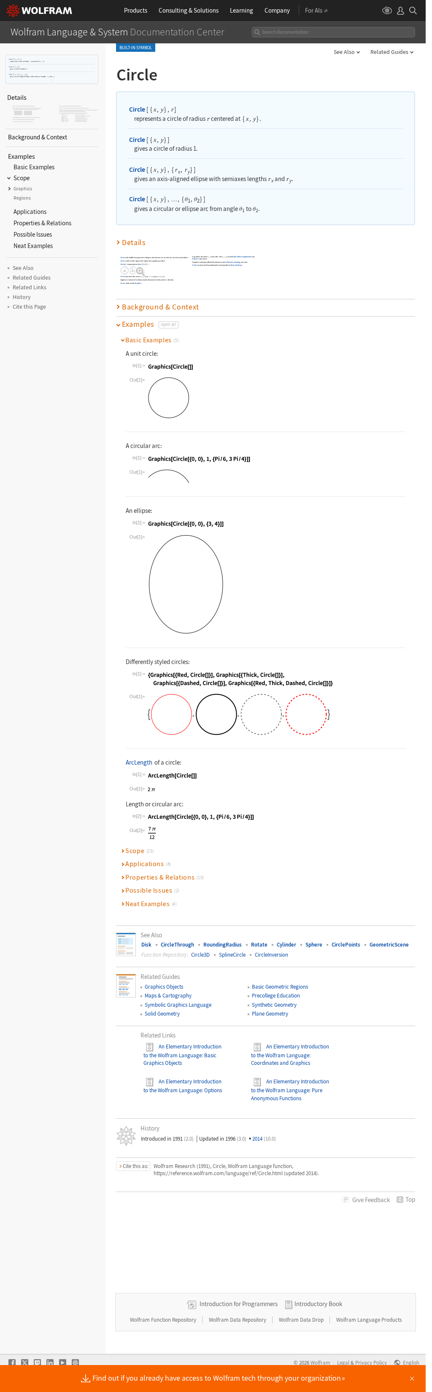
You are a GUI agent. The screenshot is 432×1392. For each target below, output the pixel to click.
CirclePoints (346, 944)
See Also (344, 52)
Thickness (230, 262)
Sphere (313, 944)
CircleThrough (177, 944)
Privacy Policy (371, 1362)
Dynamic (196, 259)
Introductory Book (318, 1304)
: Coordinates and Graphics (280, 1059)
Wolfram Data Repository (238, 1319)
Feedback (371, 1200)
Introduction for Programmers (238, 1304)
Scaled (234, 257)
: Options (212, 1090)
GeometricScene (236, 265)
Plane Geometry (270, 1013)
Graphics (138, 283)
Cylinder (286, 944)
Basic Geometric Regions (280, 986)
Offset (240, 257)
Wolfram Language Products (369, 1319)
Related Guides (389, 52)
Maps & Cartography (168, 995)
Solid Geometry (162, 1013)
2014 (264, 1138)
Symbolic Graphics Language (178, 1004)
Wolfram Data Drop (302, 1319)
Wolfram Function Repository (163, 1319)
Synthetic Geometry (274, 1004)
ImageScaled (246, 257)
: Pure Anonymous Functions (286, 1094)
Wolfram (320, 1362)
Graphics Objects (164, 986)
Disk (146, 944)
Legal (343, 1362)
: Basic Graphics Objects (179, 1059)
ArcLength (139, 762)
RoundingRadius (222, 944)
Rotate (259, 944)
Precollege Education (276, 995)
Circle (11, 59)
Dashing (237, 262)
